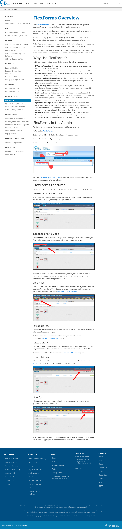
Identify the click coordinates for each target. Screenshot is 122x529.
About (101, 457)
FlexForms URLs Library (71, 353)
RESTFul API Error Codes (14, 50)
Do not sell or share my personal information (60, 477)
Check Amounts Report (13, 131)
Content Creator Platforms (34, 492)
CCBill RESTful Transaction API (16, 44)
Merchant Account (11, 458)
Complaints (103, 475)
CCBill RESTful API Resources (15, 48)
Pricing (7, 484)
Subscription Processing (37, 458)
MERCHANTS (9, 454)
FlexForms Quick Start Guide (50, 178)
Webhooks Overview (12, 88)
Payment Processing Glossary (16, 35)
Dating (30, 466)
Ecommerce (32, 462)
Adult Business (33, 473)
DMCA (101, 479)
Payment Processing (12, 469)
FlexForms (9, 100)
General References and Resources (17, 23)
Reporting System (11, 128)
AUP (100, 482)
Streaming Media (34, 480)
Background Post (11, 76)
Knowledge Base (58, 465)
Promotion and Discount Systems (17, 125)
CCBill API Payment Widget (14, 59)
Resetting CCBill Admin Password (17, 122)
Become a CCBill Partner (14, 152)
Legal (101, 471)
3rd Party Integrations (13, 109)
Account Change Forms (13, 143)
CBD (30, 488)
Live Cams (32, 477)
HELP (53, 454)
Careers (101, 464)
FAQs (54, 469)
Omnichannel (10, 473)
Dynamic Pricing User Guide (15, 103)
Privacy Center (57, 473)
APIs (53, 462)
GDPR (101, 486)
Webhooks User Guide (13, 91)
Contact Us (9, 155)
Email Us (78, 468)
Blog (100, 460)
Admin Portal (47, 131)
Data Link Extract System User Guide (14, 72)
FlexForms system (42, 25)
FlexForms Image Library (50, 338)
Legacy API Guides (11, 68)
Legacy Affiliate (10, 134)
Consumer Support (83, 461)
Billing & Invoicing (34, 484)
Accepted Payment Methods (15, 107)
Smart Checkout (11, 477)
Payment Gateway (11, 466)
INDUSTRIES (32, 454)
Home (7, 20)
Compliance (9, 480)
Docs (54, 458)
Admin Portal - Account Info (15, 119)
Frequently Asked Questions (15, 32)
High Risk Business (35, 469)
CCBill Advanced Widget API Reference (15, 55)
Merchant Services (11, 462)
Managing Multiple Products (15, 79)
